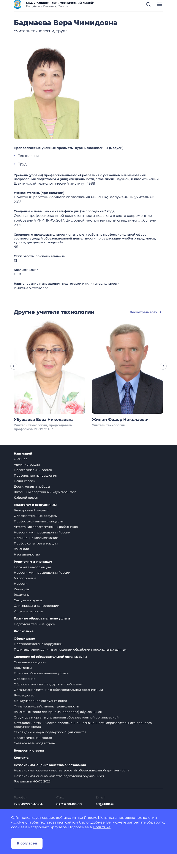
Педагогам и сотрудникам (35, 505)
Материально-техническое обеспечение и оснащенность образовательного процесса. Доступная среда (83, 725)
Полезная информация (32, 567)
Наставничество (27, 554)
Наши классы (24, 481)
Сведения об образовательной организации (50, 657)
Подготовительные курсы (34, 624)
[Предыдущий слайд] (13, 366)
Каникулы (22, 589)
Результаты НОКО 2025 (32, 781)
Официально (24, 638)
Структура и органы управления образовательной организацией (66, 717)
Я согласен (27, 843)
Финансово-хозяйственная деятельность (46, 706)
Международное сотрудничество (40, 701)
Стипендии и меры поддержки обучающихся (50, 732)
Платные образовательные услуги (42, 618)
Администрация (27, 464)
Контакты (21, 758)
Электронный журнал (31, 510)
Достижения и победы (32, 486)
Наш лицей (23, 453)
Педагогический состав (33, 470)
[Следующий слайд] (163, 366)
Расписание (23, 631)
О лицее (20, 459)
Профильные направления (35, 475)
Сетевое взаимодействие (34, 743)
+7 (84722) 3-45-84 (28, 804)
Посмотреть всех (143, 312)
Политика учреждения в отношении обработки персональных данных (70, 649)
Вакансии (21, 549)
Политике (102, 827)
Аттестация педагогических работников (46, 527)
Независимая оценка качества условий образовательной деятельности (71, 770)
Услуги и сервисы (28, 611)
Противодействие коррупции (38, 644)
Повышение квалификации (36, 538)
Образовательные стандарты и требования (48, 684)
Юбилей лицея (26, 498)
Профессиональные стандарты (38, 521)
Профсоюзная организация (36, 543)
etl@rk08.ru (105, 804)
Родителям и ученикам (33, 561)
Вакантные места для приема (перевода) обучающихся (58, 712)
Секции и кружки (28, 600)
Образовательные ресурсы (35, 516)
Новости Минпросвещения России (42, 532)
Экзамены (22, 595)
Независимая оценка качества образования (50, 765)
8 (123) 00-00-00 (69, 804)
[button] (148, 4)
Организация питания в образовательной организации (58, 690)
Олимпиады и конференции (36, 606)
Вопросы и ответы (29, 750)
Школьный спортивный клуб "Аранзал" (45, 492)
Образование (24, 679)
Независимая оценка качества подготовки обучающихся (59, 776)
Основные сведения (30, 662)
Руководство (24, 695)
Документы (23, 668)
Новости (21, 584)
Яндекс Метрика (99, 818)
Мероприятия (25, 578)
